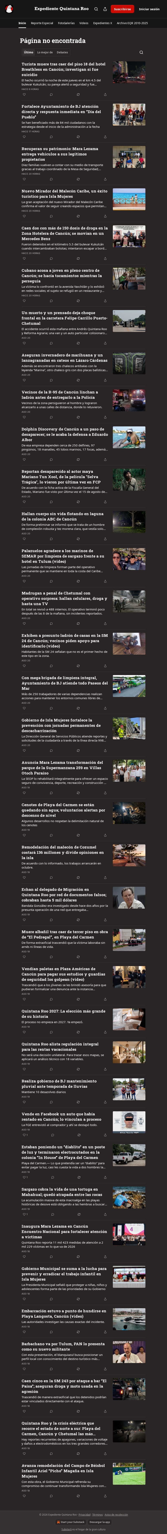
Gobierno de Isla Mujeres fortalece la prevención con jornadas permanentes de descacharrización (61, 725)
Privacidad (84, 1514)
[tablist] (46, 52)
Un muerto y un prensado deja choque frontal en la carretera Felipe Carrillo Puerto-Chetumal (65, 318)
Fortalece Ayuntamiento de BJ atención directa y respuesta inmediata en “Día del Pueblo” (61, 111)
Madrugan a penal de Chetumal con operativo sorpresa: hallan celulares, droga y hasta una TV (64, 598)
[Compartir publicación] (105, 9)
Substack (67, 1529)
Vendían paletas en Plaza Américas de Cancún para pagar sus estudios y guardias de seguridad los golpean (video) (63, 974)
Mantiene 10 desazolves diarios (44, 1092)
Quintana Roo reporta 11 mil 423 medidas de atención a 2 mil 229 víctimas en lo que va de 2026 (62, 1244)
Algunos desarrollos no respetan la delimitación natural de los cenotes (63, 823)
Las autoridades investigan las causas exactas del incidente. (63, 1322)
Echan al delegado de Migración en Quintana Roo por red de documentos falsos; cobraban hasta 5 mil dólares (64, 894)
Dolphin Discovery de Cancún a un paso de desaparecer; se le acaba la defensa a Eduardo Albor (65, 434)
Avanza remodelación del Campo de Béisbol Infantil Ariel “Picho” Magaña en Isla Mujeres (63, 1471)
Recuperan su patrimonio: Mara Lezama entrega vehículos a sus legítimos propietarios (60, 154)
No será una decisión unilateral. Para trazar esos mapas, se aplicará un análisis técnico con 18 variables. (63, 1057)
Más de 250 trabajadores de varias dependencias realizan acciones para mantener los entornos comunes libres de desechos (62, 696)
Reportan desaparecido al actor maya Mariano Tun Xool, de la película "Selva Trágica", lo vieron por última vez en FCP (61, 476)
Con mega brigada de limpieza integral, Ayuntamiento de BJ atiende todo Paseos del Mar (65, 683)
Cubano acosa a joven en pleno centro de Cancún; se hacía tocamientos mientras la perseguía (62, 275)
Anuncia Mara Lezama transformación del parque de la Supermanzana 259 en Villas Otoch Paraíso (62, 767)
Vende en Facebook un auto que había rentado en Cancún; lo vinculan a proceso (61, 1116)
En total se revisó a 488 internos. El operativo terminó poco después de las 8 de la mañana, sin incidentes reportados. (63, 611)
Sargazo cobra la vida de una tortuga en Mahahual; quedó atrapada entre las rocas (62, 1192)
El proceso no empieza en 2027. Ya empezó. (52, 1022)
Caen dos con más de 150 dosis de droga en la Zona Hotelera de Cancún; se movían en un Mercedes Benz (65, 233)
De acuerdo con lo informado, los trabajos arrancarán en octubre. (61, 865)
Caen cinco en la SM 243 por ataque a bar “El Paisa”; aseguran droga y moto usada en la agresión (64, 1386)
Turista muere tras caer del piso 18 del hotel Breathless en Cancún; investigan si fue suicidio (63, 69)
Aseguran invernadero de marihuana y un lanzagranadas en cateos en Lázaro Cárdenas (65, 357)
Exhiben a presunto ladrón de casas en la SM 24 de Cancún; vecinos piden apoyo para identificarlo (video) (65, 640)
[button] (22, 23)
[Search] (96, 9)
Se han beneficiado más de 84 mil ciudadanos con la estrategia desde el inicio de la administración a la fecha (61, 124)
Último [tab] (28, 52)
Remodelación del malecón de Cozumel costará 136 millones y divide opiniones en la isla (63, 852)
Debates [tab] (62, 52)
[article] (83, 79)
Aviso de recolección (116, 1514)
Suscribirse (122, 9)
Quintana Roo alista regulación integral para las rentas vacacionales (60, 1046)
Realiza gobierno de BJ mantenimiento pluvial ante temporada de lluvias (59, 1083)
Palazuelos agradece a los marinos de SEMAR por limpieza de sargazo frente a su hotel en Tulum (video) (63, 556)
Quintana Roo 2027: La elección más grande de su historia (63, 1013)
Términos (97, 1514)
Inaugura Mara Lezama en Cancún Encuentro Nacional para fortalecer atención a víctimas (64, 1231)
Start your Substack (72, 1522)
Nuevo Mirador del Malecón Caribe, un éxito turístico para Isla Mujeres (64, 193)
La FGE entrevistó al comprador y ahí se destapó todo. (59, 1125)
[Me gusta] (24, 94)
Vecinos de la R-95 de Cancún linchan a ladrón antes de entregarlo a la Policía (60, 394)
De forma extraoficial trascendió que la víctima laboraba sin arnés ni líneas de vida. (63, 945)
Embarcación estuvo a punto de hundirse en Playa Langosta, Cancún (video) (64, 1313)
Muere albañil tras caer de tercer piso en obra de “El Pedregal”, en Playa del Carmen (65, 934)
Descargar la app (100, 1522)
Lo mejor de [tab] (45, 52)
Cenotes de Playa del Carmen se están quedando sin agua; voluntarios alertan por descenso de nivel (63, 810)
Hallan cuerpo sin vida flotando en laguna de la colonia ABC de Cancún (62, 516)
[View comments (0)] (51, 94)
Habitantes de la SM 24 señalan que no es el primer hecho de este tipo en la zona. (64, 654)
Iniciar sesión (149, 9)
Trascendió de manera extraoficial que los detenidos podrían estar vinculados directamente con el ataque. (64, 1399)
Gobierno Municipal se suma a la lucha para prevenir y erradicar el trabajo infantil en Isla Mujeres (64, 1274)
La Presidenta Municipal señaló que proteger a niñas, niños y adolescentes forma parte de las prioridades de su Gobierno (64, 1287)
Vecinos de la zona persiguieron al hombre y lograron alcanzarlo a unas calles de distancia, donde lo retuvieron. (62, 405)
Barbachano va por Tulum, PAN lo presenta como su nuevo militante (63, 1346)
